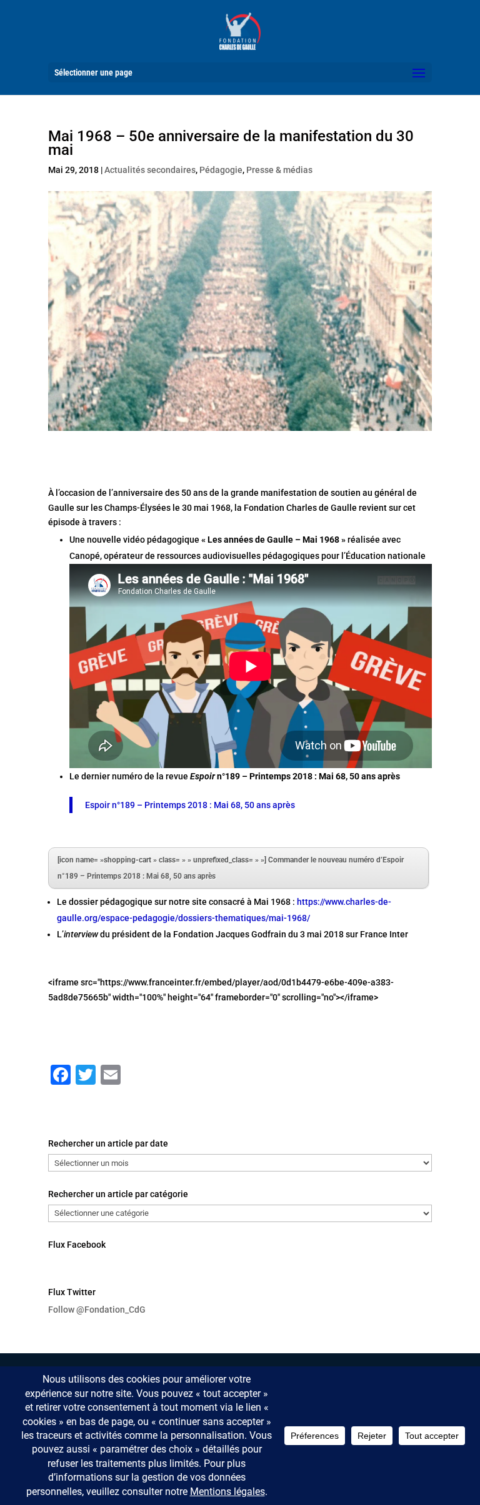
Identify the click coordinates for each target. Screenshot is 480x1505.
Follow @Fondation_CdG (97, 1310)
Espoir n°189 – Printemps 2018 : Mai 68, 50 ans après (190, 805)
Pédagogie (220, 170)
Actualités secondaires (150, 170)
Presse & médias (279, 170)
